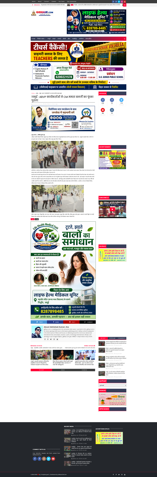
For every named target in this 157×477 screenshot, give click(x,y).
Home (33, 1)
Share (57, 322)
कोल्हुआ (99, 4)
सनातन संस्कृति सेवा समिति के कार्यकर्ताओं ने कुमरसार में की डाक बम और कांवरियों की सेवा (116, 342)
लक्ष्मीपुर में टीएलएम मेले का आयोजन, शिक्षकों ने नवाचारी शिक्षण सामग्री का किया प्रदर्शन (81, 455)
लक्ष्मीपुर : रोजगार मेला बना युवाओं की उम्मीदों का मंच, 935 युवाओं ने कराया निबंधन (81, 447)
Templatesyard (45, 474)
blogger (41, 370)
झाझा (54, 39)
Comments (121, 338)
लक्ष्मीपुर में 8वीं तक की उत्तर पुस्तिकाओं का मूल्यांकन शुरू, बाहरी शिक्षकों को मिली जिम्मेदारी (81, 440)
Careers (54, 1)
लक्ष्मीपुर (74, 39)
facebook (84, 370)
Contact (46, 1)
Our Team (62, 1)
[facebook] (113, 1)
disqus (63, 370)
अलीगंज (81, 39)
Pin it (73, 322)
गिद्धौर (43, 4)
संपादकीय (88, 39)
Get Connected (71, 1)
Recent (103, 338)
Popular (112, 338)
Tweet (41, 322)
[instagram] (122, 1)
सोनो (64, 39)
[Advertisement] (63, 384)
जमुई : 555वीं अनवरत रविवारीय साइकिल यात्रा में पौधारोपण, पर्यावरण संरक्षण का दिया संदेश (40, 363)
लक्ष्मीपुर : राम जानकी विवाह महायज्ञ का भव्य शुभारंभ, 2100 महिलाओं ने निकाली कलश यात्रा (81, 431)
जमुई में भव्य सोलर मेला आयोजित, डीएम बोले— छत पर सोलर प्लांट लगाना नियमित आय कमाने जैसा (84, 363)
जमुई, (56, 104)
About (39, 1)
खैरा (69, 39)
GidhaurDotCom (62, 474)
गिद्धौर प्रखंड (40, 39)
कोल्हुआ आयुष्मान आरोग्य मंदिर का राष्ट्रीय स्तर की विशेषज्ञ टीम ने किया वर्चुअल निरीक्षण (116, 357)
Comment (90, 322)
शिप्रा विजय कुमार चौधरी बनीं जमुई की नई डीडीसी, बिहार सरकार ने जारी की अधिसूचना (63, 363)
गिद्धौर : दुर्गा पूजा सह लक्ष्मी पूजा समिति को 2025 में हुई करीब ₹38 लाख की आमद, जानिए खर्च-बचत (115, 365)
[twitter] (119, 1)
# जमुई (36, 219)
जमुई (49, 39)
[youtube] (124, 1)
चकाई (59, 39)
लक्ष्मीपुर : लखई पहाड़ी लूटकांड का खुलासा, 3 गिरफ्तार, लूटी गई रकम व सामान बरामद (81, 462)
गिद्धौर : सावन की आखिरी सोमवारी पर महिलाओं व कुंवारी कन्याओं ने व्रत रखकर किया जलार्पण (69, 5)
